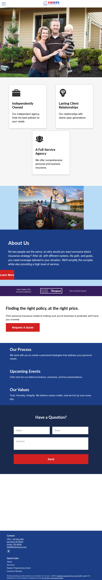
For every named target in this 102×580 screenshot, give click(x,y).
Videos (9, 561)
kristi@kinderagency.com (16, 547)
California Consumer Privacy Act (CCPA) (69, 576)
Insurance (11, 565)
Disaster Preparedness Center (19, 568)
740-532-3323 (18, 539)
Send (51, 459)
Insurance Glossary (14, 571)
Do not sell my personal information (52, 578)
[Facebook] (8, 551)
